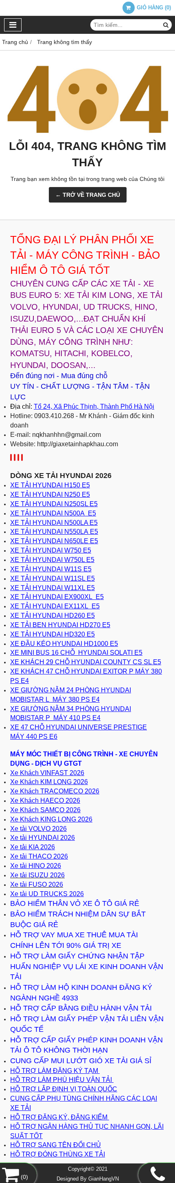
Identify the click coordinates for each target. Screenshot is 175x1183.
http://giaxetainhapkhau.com (77, 444)
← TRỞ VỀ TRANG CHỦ (87, 195)
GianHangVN (103, 1179)
